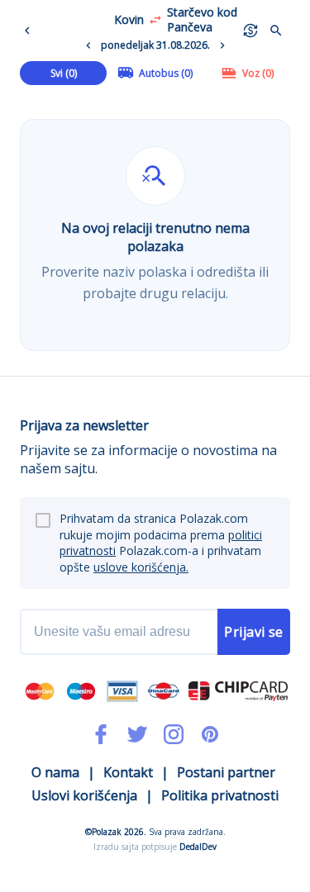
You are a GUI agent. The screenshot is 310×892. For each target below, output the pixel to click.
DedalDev (198, 846)
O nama (55, 772)
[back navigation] (30, 30)
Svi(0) (63, 73)
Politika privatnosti (220, 795)
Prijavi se (254, 632)
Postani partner (226, 772)
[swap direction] (155, 19)
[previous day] (88, 45)
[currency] (250, 30)
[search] (276, 31)
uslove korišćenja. (140, 567)
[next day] (222, 45)
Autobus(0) (166, 73)
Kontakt (128, 772)
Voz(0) (258, 73)
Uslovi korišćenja (84, 795)
